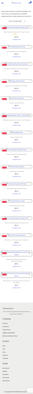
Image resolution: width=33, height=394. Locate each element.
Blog (4, 346)
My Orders (6, 374)
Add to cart (17, 39)
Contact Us (6, 326)
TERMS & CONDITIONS (9, 333)
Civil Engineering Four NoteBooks (16, 51)
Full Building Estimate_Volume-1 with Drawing (16, 120)
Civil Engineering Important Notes (16, 188)
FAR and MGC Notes (16, 137)
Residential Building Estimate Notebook (16, 69)
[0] (29, 3)
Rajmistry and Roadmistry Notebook (16, 86)
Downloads (6, 377)
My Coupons (6, 381)
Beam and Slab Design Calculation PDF (16, 223)
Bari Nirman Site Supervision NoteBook (16, 240)
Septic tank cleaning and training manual (16, 32)
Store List (5, 355)
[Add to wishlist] (29, 26)
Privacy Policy (6, 330)
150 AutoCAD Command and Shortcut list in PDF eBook (16, 282)
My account (6, 368)
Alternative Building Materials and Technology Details (16, 260)
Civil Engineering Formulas (16, 206)
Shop (4, 352)
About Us (5, 323)
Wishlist (5, 371)
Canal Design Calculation (16, 171)
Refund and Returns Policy (10, 336)
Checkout (5, 358)
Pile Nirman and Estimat (16, 103)
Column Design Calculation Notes (16, 154)
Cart (4, 349)
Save (5, 28)
